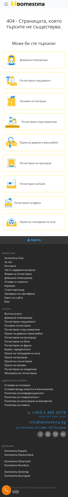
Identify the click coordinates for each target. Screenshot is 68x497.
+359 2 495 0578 (49, 412)
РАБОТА (36, 240)
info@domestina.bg (47, 422)
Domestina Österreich (17, 461)
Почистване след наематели (39, 122)
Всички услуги (13, 313)
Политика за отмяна (17, 405)
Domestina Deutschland (18, 455)
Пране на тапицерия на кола (37, 222)
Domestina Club (14, 258)
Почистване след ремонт (35, 80)
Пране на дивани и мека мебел (39, 142)
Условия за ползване (17, 385)
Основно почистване (33, 101)
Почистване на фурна (27, 203)
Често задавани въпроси (19, 270)
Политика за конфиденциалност (24, 393)
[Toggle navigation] (6, 4)
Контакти (10, 266)
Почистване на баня (32, 184)
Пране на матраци (15, 357)
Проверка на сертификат (19, 293)
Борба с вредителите (17, 349)
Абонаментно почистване (20, 373)
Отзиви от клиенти (16, 282)
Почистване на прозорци (35, 163)
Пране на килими (15, 365)
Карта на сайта (13, 297)
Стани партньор (14, 289)
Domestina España (15, 451)
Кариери (9, 286)
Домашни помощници (34, 60)
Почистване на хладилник (20, 369)
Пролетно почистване (18, 361)
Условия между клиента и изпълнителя (28, 389)
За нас (8, 262)
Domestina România (16, 465)
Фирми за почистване (18, 274)
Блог (7, 301)
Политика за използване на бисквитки (28, 401)
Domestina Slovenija (16, 472)
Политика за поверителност (21, 397)
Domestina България (17, 475)
